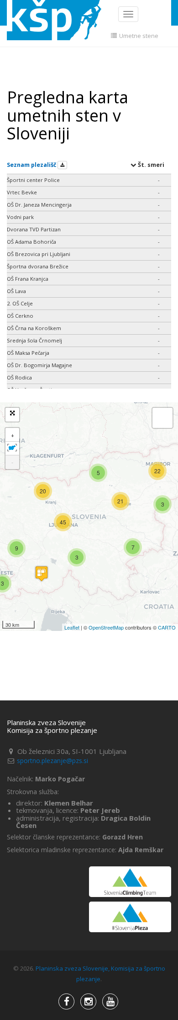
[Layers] (162, 418)
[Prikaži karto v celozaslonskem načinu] (12, 415)
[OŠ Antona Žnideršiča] (41, 573)
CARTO (167, 627)
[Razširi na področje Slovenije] (12, 448)
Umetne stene (138, 36)
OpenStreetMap (106, 627)
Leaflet (71, 627)
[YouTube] (88, 1001)
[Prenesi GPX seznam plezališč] (62, 165)
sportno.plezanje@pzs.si (52, 760)
